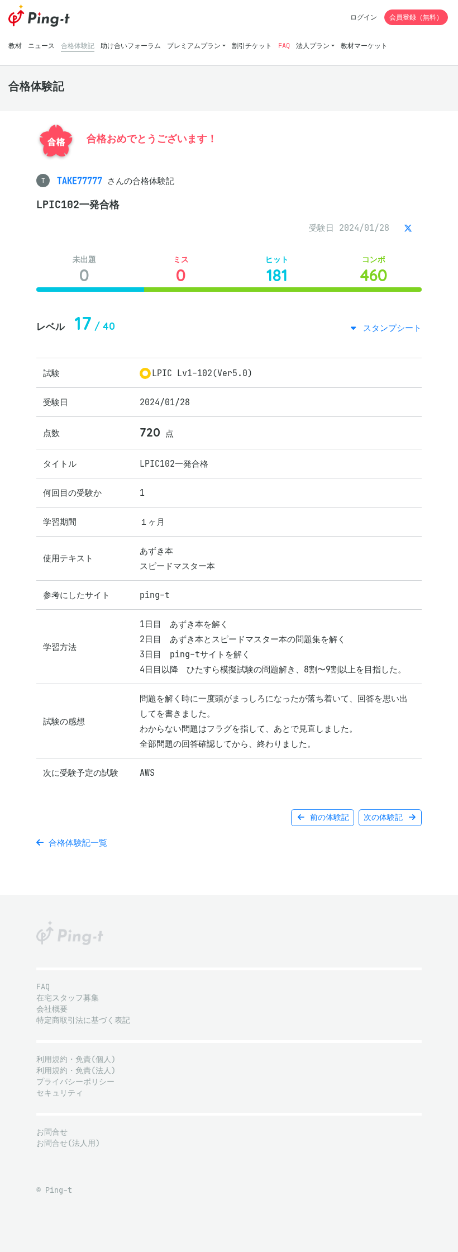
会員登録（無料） (416, 17)
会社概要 (52, 1009)
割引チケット (252, 45)
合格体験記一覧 (75, 842)
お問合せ (52, 1132)
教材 (15, 45)
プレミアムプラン (194, 45)
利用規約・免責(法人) (76, 1070)
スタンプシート (390, 328)
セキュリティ (59, 1093)
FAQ (284, 45)
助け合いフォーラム (131, 45)
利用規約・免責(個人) (76, 1059)
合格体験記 (77, 45)
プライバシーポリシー (75, 1082)
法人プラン (313, 45)
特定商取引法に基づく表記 (83, 1020)
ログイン (363, 17)
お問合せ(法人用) (68, 1143)
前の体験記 (327, 817)
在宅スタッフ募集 (67, 998)
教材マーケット (364, 45)
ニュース (41, 45)
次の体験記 (385, 817)
